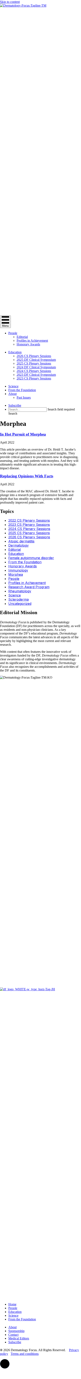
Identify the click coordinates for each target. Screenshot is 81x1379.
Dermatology (18, 545)
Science (13, 386)
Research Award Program (28, 587)
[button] (12, 413)
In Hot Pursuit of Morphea (23, 434)
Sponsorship (16, 1331)
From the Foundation (22, 390)
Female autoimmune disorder (31, 558)
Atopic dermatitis (21, 541)
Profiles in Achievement (32, 340)
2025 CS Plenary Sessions (34, 363)
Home (12, 1304)
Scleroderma (18, 599)
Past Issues (24, 397)
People (12, 333)
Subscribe (14, 405)
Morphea (15, 574)
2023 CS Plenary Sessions (34, 378)
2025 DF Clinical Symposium (36, 359)
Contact (13, 1334)
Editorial (22, 337)
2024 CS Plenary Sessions (34, 371)
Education (15, 352)
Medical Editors (18, 1338)
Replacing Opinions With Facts (26, 476)
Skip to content (10, 2)
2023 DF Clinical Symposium (36, 374)
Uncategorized (19, 603)
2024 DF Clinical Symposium (36, 367)
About (12, 394)
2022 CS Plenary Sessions (29, 520)
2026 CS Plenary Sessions (34, 356)
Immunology (18, 570)
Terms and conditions (25, 1354)
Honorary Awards (28, 344)
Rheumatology (19, 591)
